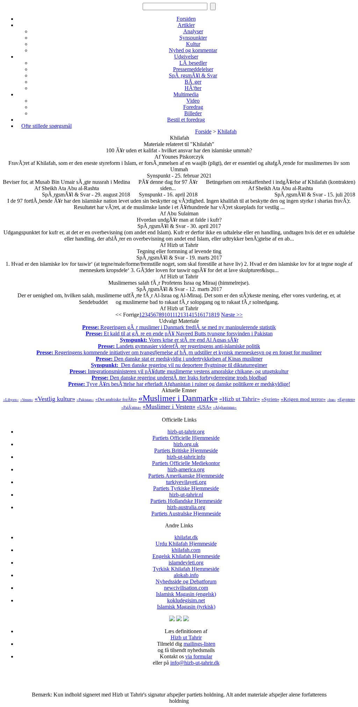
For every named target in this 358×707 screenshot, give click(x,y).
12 (177, 315)
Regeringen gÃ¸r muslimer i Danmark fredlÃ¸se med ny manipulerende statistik (179, 327)
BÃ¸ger (193, 82)
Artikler (186, 25)
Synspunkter (193, 38)
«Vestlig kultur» (55, 398)
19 (217, 315)
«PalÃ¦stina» (131, 407)
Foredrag (193, 107)
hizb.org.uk (186, 447)
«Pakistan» (85, 399)
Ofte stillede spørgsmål (46, 126)
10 (167, 315)
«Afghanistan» (225, 407)
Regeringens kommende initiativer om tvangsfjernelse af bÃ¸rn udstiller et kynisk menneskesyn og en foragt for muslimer (179, 352)
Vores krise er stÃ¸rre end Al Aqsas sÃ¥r (179, 340)
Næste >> (232, 315)
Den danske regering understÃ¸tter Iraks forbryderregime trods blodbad (179, 378)
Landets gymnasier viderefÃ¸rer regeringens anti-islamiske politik (179, 346)
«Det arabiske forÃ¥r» (116, 399)
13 (183, 315)
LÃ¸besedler (193, 63)
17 (205, 315)
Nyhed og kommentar (193, 50)
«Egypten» (346, 399)
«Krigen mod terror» (303, 399)
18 (211, 315)
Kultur (193, 44)
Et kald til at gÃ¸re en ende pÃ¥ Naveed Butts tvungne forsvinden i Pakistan (179, 334)
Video (193, 101)
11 (172, 315)
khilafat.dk (186, 540)
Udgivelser (186, 57)
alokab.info (186, 578)
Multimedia (186, 94)
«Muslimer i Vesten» (169, 406)
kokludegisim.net (186, 603)
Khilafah (227, 131)
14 (189, 315)
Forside (203, 131)
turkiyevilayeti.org (186, 485)
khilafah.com (186, 553)
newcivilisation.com (186, 591)
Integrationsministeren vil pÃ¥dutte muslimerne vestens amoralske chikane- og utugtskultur (179, 371)
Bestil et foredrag (186, 120)
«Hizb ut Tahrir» (239, 399)
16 (200, 315)
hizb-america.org (186, 472)
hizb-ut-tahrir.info (186, 460)
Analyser (193, 31)
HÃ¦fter (193, 88)
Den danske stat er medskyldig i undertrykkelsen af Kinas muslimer (179, 359)
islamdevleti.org (186, 566)
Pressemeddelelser (193, 69)
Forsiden (186, 19)
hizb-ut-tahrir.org (186, 435)
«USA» (204, 407)
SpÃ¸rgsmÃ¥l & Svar (193, 75)
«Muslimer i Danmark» (178, 398)
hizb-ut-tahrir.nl (186, 498)
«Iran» (331, 400)
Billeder (193, 113)
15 (194, 315)
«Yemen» (26, 400)
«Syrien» (270, 399)
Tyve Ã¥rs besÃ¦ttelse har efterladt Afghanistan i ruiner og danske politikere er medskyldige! (179, 384)
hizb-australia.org (186, 510)
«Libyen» (11, 399)
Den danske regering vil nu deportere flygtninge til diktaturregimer (179, 365)
